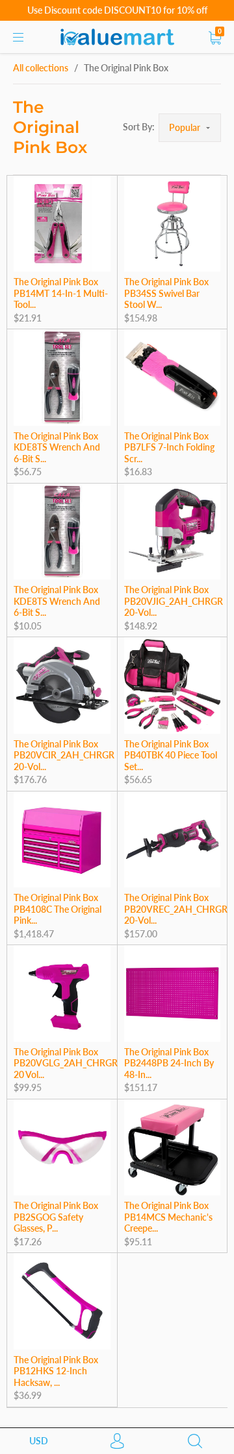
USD (38, 1440)
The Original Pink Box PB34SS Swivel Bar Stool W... (166, 293)
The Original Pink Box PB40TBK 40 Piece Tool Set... (170, 755)
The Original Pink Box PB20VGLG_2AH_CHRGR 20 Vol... (66, 1063)
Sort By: (139, 126)
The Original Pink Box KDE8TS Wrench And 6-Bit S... (57, 447)
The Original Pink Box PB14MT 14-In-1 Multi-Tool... (61, 293)
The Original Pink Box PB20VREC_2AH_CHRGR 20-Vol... (176, 909)
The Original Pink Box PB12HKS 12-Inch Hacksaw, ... (56, 1371)
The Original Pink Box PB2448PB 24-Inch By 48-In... (169, 1063)
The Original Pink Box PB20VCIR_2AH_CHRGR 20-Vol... (64, 755)
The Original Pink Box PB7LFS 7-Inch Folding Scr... (169, 447)
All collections (40, 67)
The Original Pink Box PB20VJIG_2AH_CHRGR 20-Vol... (173, 601)
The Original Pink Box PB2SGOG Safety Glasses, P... (56, 1217)
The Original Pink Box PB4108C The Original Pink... (57, 909)
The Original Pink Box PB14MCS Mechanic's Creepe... (168, 1217)
